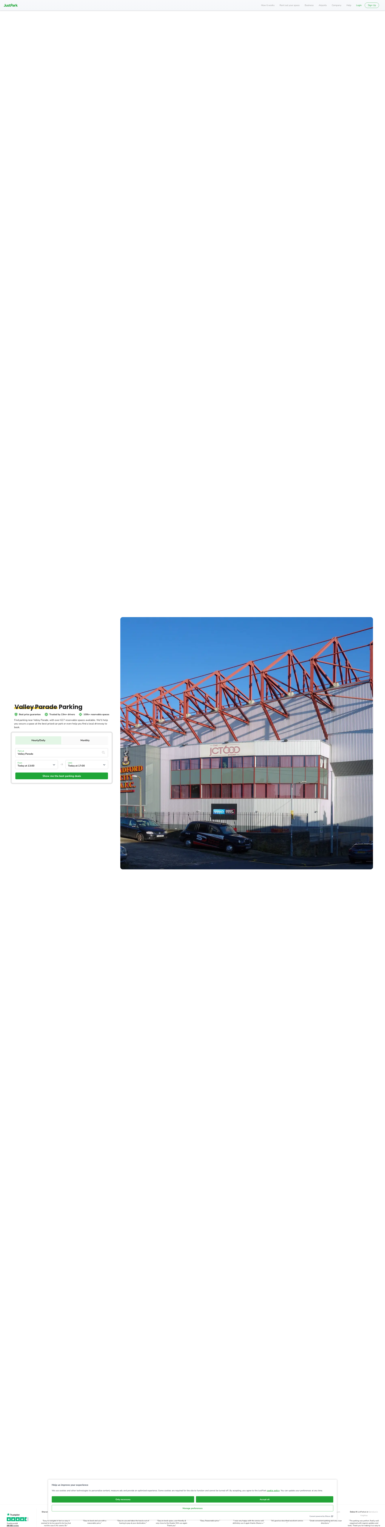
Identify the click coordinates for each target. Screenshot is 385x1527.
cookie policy (273, 1490)
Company (336, 5)
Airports (323, 5)
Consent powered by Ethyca (320, 1516)
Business (309, 5)
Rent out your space (290, 5)
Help (348, 5)
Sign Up (372, 5)
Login (359, 5)
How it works (267, 5)
